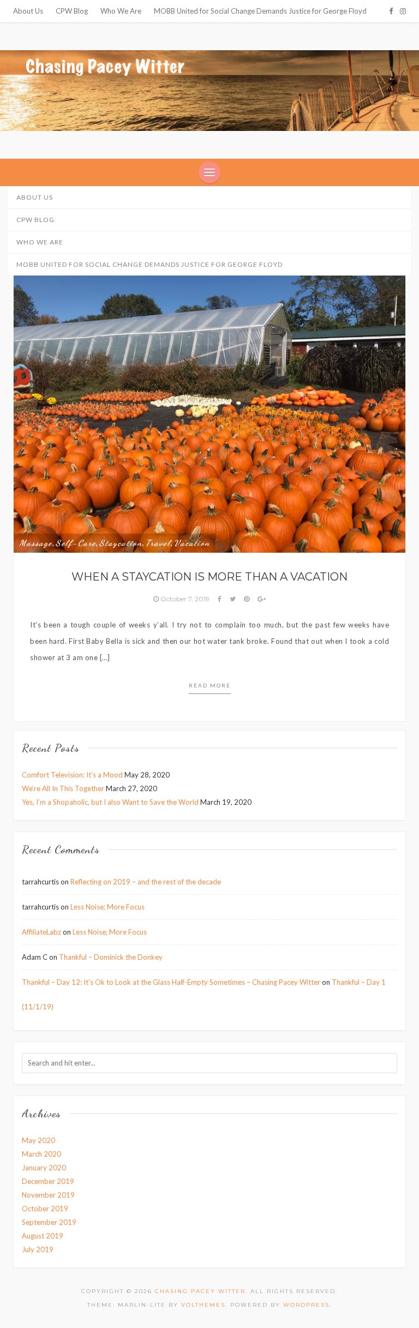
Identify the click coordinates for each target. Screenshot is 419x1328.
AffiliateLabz (41, 932)
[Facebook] (391, 11)
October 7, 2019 (185, 599)
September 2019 (49, 1222)
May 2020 (38, 1140)
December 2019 (48, 1181)
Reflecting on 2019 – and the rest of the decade (145, 881)
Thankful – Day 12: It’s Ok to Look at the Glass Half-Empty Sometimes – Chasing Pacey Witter (171, 982)
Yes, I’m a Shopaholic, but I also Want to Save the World (110, 802)
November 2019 (48, 1195)
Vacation (192, 543)
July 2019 (37, 1249)
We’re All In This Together (63, 788)
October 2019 (45, 1208)
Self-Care (76, 543)
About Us (28, 11)
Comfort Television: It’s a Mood (72, 774)
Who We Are (120, 11)
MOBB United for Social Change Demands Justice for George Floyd (260, 11)
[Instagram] (403, 11)
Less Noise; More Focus (107, 906)
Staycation (120, 543)
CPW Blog (72, 11)
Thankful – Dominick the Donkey (111, 957)
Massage (35, 543)
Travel (158, 543)
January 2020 (44, 1167)
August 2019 (42, 1235)
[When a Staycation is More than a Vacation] (209, 404)
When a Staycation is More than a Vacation (209, 576)
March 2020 (41, 1154)
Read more (210, 685)
